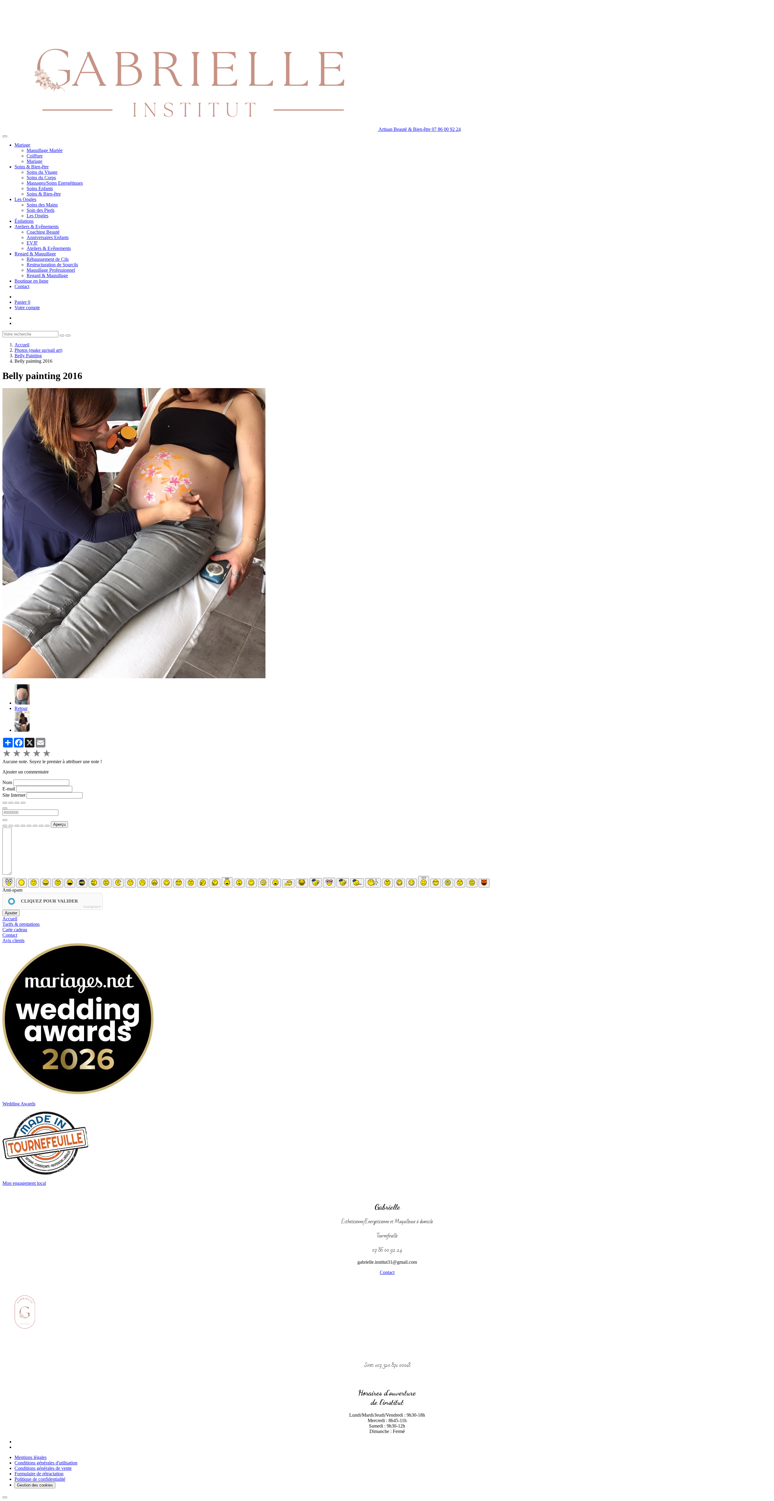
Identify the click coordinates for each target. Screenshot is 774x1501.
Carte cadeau (14, 929)
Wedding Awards (18, 1103)
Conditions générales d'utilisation (46, 1462)
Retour (21, 708)
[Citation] (4, 826)
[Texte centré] (10, 826)
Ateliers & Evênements (37, 226)
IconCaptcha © (92, 906)
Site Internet (13, 795)
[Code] (41, 826)
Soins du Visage (42, 172)
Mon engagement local (24, 1183)
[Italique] (10, 803)
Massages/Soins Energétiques (55, 183)
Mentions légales (31, 1457)
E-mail (8, 788)
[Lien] (17, 826)
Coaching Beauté (43, 232)
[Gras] (4, 803)
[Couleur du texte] (4, 808)
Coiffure (35, 155)
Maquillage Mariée (45, 150)
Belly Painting (28, 355)
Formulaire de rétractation (39, 1473)
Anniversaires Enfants (48, 237)
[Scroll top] (4, 1497)
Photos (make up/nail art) (38, 350)
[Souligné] (17, 803)
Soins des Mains (42, 204)
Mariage (22, 145)
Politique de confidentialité (40, 1479)
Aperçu (59, 824)
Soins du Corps (41, 177)
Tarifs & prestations (21, 924)
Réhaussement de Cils (48, 259)
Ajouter (11, 913)
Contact (22, 286)
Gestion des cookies (35, 1485)
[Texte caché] (23, 826)
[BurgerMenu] (4, 136)
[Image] (29, 826)
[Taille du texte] (23, 803)
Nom (7, 782)
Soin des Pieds (40, 210)
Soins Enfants (40, 188)
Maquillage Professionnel (51, 270)
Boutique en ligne (31, 281)
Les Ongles (25, 199)
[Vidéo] (35, 826)
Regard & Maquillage (35, 253)
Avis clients (13, 940)
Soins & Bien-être (32, 166)
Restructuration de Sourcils (52, 264)
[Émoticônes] (47, 826)
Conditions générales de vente (43, 1468)
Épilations (24, 221)
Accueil (22, 344)
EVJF (32, 242)
